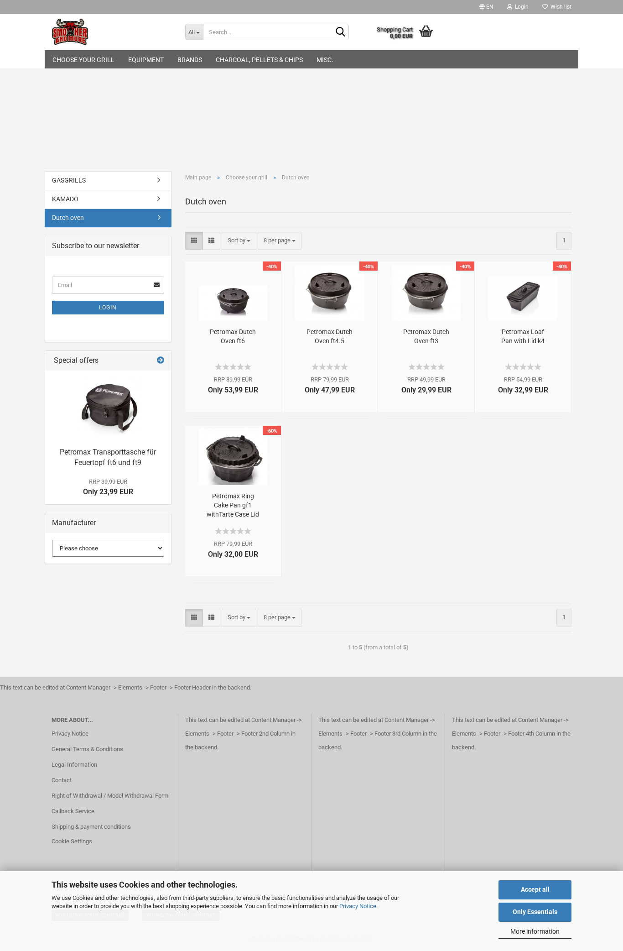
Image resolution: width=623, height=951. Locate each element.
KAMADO (65, 199)
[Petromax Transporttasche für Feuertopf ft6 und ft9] (108, 406)
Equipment (146, 59)
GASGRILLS (69, 180)
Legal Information (74, 764)
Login (520, 7)
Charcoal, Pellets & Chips (259, 59)
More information (535, 931)
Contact (62, 780)
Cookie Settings (72, 841)
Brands (189, 59)
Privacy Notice (357, 906)
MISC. (325, 59)
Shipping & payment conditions (91, 826)
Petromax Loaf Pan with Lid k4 (523, 336)
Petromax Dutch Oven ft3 (426, 336)
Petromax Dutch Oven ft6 (233, 336)
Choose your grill (83, 59)
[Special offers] (160, 360)
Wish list (559, 7)
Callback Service (73, 811)
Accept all (535, 889)
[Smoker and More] (111, 32)
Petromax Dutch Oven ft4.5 (329, 336)
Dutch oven (68, 217)
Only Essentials (535, 911)
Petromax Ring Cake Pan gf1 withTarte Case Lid (233, 505)
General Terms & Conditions (87, 749)
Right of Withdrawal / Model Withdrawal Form (110, 795)
